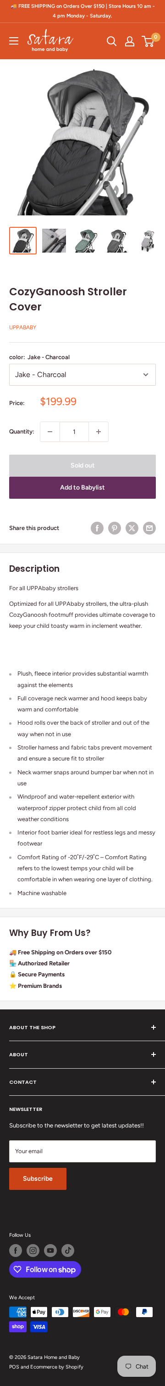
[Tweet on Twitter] (132, 528)
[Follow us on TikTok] (67, 1250)
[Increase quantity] (98, 431)
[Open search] (112, 41)
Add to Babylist (82, 487)
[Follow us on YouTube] (50, 1250)
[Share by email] (149, 528)
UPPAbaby (22, 327)
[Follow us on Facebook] (15, 1250)
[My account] (129, 41)
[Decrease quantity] (50, 431)
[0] (148, 41)
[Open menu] (13, 41)
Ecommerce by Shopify (56, 1367)
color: (39, 357)
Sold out (83, 465)
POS (14, 1367)
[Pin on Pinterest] (114, 528)
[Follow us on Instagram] (33, 1250)
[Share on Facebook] (97, 528)
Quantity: (21, 431)
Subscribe (38, 1179)
